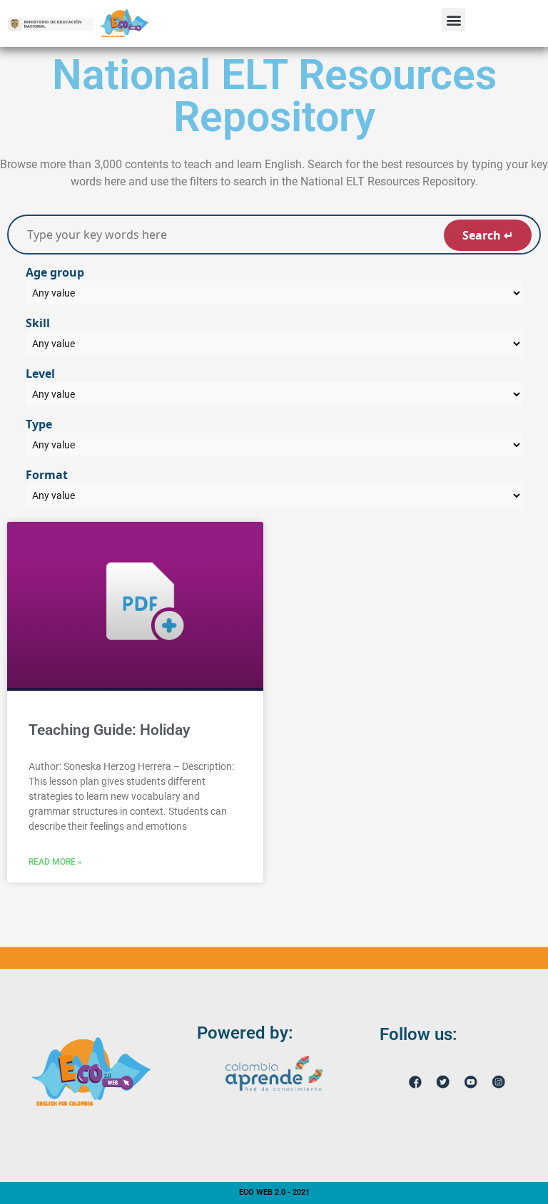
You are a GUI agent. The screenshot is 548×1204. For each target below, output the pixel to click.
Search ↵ (487, 235)
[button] (453, 19)
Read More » (55, 862)
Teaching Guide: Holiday (109, 730)
